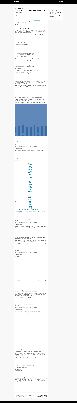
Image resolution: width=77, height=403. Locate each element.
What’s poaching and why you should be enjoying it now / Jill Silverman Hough (55, 8)
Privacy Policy (61, 1)
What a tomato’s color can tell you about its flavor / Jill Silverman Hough (55, 13)
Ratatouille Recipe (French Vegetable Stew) (55, 18)
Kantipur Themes (42, 401)
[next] (45, 186)
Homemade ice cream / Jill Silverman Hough (55, 10)
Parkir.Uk (16, 1)
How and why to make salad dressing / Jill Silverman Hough (55, 16)
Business (16, 390)
